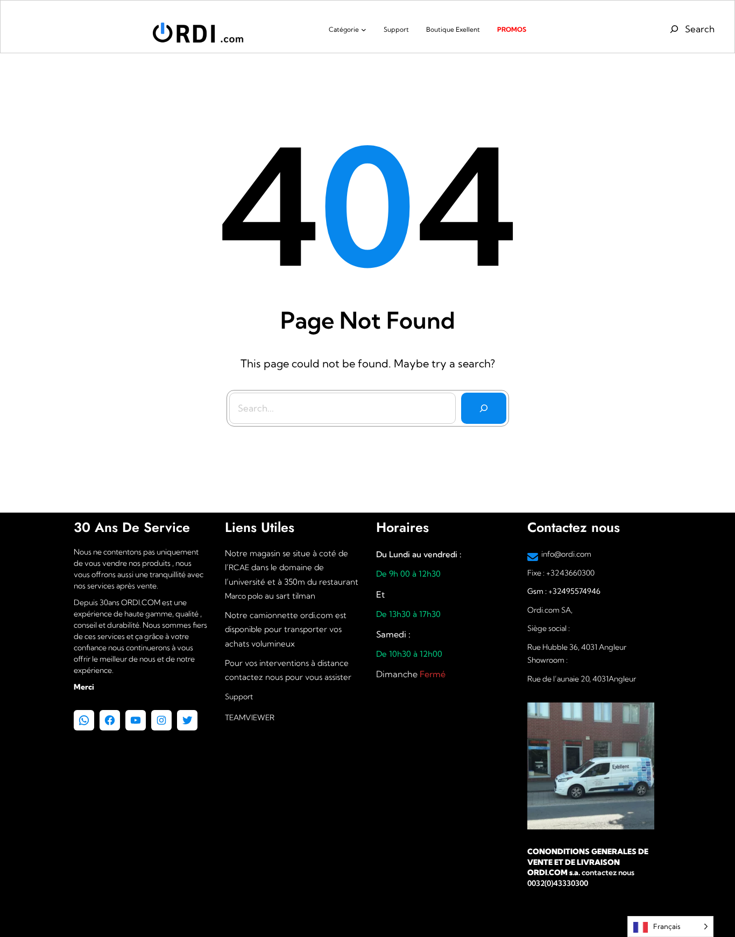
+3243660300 (570, 573)
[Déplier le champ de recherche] (690, 29)
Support (239, 696)
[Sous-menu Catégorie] (363, 29)
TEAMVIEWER (249, 717)
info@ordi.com (566, 554)
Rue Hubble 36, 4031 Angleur (576, 647)
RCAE (239, 567)
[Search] (483, 408)
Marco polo (244, 596)
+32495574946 (573, 591)
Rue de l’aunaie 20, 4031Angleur (581, 679)
